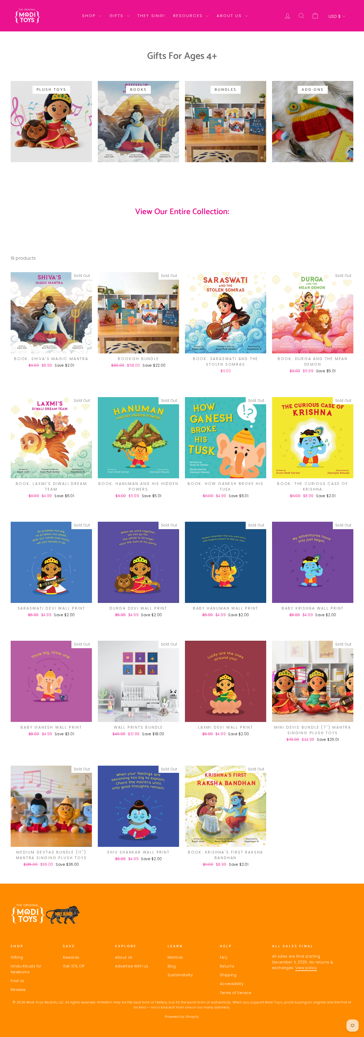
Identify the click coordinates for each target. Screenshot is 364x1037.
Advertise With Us (131, 966)
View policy (306, 967)
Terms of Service (235, 992)
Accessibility (231, 983)
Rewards (71, 957)
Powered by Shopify (182, 1016)
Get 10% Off (73, 966)
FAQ (223, 957)
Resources (189, 15)
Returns (227, 966)
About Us (230, 15)
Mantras (175, 957)
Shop (90, 15)
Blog (172, 966)
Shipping (228, 975)
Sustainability (180, 975)
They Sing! (151, 15)
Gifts (118, 15)
